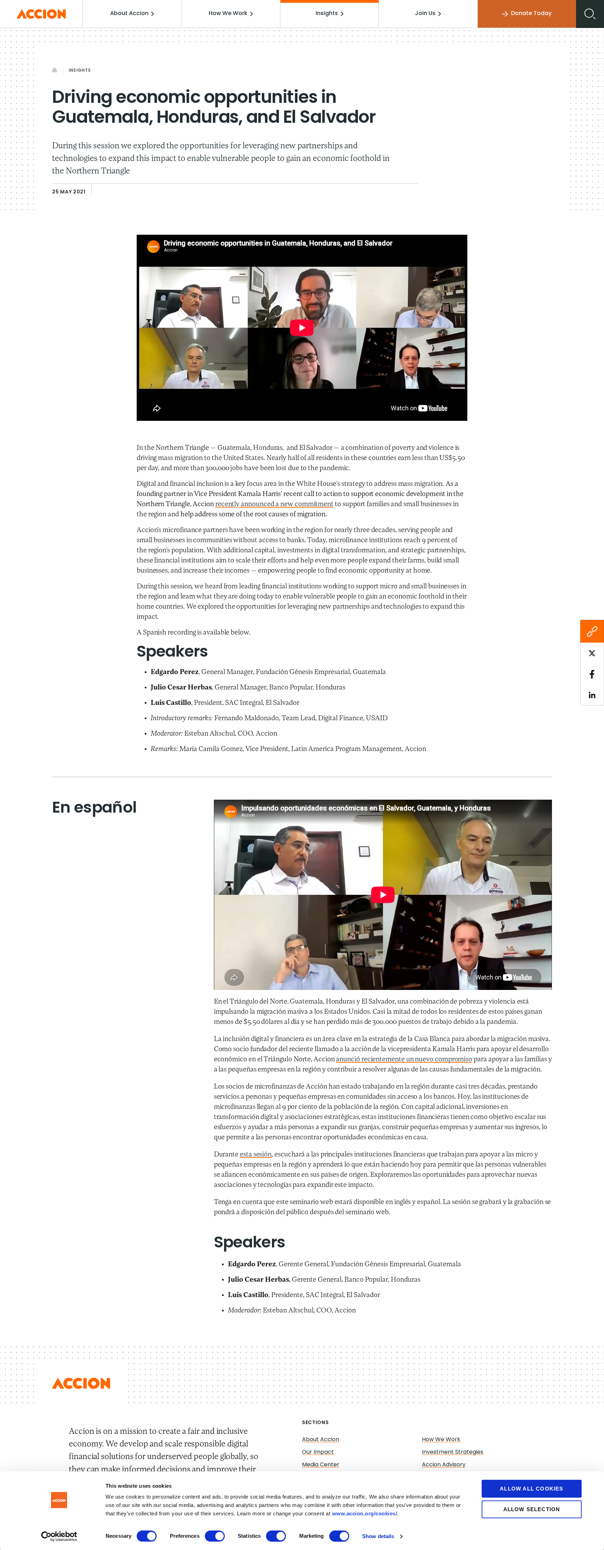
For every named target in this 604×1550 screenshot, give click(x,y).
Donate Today (531, 13)
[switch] (215, 1536)
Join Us (425, 13)
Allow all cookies (531, 1489)
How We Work (228, 13)
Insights (327, 13)
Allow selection (531, 1509)
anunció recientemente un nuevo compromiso (404, 1059)
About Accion (129, 13)
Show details (378, 1536)
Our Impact (318, 1452)
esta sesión (256, 1154)
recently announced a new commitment (274, 504)
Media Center (320, 1465)
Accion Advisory (444, 1465)
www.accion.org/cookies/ (364, 1513)
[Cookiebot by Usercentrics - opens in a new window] (59, 1536)
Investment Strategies (452, 1452)
